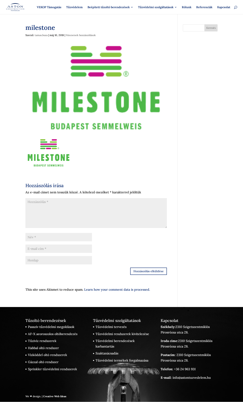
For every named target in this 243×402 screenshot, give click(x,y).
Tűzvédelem (74, 7)
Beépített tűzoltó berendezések (109, 7)
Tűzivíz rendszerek (42, 341)
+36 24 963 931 (185, 369)
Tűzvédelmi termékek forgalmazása (122, 360)
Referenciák (204, 7)
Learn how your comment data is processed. (117, 289)
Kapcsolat (223, 7)
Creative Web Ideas (54, 396)
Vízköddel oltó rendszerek (47, 355)
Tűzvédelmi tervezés (111, 327)
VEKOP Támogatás (49, 7)
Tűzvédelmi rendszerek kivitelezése (122, 334)
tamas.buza (41, 35)
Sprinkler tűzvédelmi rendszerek (52, 369)
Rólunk (186, 7)
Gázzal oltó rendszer (43, 362)
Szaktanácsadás (107, 353)
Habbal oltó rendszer (43, 348)
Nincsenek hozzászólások (81, 35)
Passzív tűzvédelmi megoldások (51, 327)
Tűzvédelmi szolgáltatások (155, 7)
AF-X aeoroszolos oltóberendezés (52, 334)
